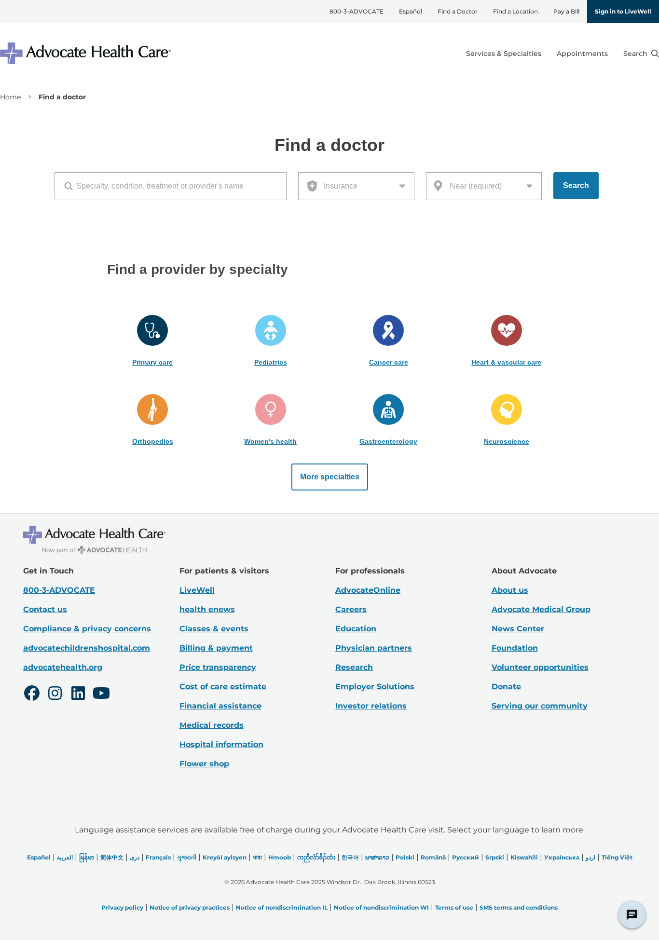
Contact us (45, 609)
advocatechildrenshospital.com (86, 648)
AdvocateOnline (367, 590)
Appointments (582, 53)
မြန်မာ (86, 857)
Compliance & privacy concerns (87, 628)
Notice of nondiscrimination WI (381, 907)
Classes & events (213, 628)
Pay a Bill (566, 11)
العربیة (65, 857)
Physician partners (373, 648)
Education (355, 628)
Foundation (515, 648)
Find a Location (515, 11)
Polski (405, 857)
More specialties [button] (329, 477)
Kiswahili (524, 857)
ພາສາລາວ (377, 857)
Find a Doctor (458, 11)
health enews (207, 609)
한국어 (350, 857)
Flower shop (204, 763)
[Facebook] (32, 694)
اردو (590, 857)
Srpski (494, 857)
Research (354, 667)
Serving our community (540, 705)
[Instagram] (55, 694)
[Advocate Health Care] (87, 53)
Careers (351, 609)
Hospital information (221, 744)
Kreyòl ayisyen (225, 857)
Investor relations (371, 705)
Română (433, 857)
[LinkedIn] (78, 694)
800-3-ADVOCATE (357, 11)
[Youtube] (101, 694)
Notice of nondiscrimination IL (282, 907)
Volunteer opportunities (540, 667)
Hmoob (279, 857)
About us (510, 590)
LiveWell (197, 590)
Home (10, 97)
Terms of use (454, 907)
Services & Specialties (503, 53)
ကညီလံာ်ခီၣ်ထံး (316, 857)
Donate (506, 686)
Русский (465, 857)
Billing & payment (216, 648)
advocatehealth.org (62, 667)
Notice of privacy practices (190, 907)
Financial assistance (220, 705)
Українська (561, 857)
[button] (152, 341)
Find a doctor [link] (62, 97)
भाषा (257, 857)
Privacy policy (122, 907)
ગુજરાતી (186, 857)
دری (134, 857)
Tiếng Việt (617, 857)
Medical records (211, 725)
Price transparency (217, 667)
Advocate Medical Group (541, 609)
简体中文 (112, 857)
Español (410, 11)
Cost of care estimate (222, 686)
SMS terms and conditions (519, 907)
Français (158, 857)
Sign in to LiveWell (623, 11)
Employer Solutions (374, 686)
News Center (518, 628)
